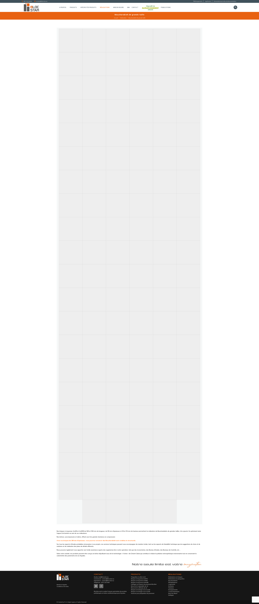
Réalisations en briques (175, 577)
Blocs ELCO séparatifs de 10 (139, 586)
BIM (128, 7)
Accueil (116, 18)
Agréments (208, 1)
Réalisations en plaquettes (176, 579)
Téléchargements (197, 1)
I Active (125, 553)
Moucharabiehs (172, 580)
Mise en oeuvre (118, 7)
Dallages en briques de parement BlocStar (144, 584)
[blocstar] (38, 7)
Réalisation (123, 18)
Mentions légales (62, 584)
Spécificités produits (88, 7)
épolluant (103, 553)
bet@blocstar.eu (104, 577)
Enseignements (173, 589)
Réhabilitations (172, 582)
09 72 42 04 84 (28, 1)
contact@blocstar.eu (41, 1)
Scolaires (171, 586)
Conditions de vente (63, 586)
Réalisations (105, 7)
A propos (62, 7)
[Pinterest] (101, 586)
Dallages (171, 595)
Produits (73, 7)
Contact (135, 7)
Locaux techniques (173, 591)
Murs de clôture (172, 593)
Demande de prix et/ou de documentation (225, 1)
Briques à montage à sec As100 (140, 589)
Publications (166, 7)
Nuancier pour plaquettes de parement (142, 593)
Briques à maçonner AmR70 (139, 579)
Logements (171, 584)
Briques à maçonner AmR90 (139, 580)
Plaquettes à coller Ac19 (138, 577)
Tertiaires (171, 588)
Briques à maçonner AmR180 (139, 582)
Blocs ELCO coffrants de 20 (139, 588)
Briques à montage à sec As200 (140, 591)
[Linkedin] (96, 586)
